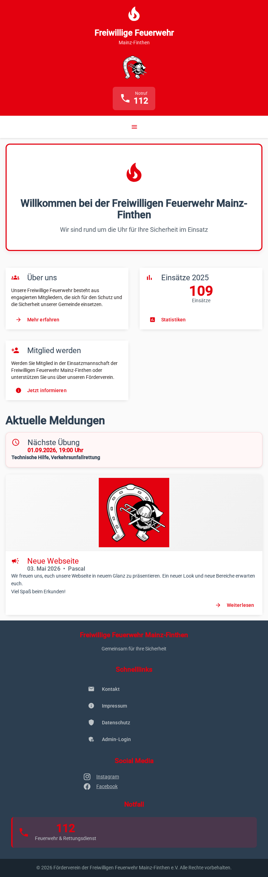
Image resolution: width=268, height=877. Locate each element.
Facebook (107, 786)
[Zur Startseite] (134, 67)
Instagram (107, 776)
